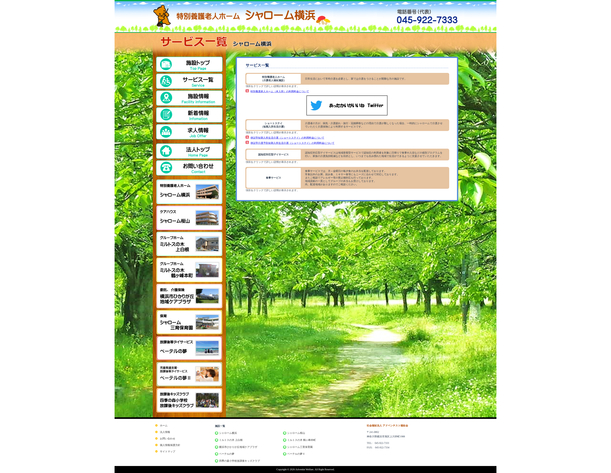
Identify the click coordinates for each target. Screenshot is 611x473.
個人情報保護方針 (170, 445)
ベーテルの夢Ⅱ (296, 453)
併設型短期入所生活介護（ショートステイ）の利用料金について (287, 137)
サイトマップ (167, 451)
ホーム (164, 425)
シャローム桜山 (296, 433)
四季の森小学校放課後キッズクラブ (239, 460)
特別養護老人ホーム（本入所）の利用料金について (279, 91)
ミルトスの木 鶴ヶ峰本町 (301, 440)
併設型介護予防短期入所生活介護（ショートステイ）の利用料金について (292, 143)
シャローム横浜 (228, 433)
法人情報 (165, 432)
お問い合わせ (167, 438)
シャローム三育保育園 (300, 447)
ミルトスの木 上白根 (231, 440)
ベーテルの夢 (226, 453)
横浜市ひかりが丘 (238, 447)
